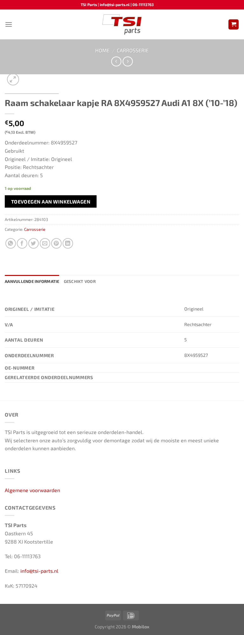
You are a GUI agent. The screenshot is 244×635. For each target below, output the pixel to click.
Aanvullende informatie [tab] (32, 281)
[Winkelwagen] (233, 24)
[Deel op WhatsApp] (10, 243)
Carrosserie (133, 50)
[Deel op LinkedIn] (68, 243)
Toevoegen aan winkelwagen (51, 201)
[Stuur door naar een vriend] (45, 243)
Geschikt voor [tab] (80, 281)
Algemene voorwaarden (32, 490)
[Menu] (8, 24)
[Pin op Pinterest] (56, 243)
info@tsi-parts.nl (39, 571)
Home (102, 50)
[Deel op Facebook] (22, 243)
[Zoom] (13, 79)
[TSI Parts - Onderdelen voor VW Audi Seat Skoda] (122, 24)
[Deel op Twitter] (33, 243)
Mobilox (140, 626)
